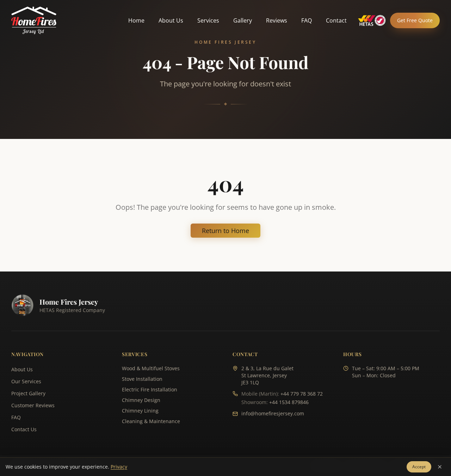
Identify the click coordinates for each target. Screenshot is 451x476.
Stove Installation (142, 379)
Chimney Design (141, 400)
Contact (336, 20)
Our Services (26, 381)
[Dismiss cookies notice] (439, 466)
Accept (419, 467)
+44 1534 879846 (289, 402)
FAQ (306, 20)
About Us (171, 20)
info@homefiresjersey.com (272, 413)
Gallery (242, 20)
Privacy (119, 466)
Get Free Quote (415, 20)
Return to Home (225, 230)
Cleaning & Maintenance (151, 421)
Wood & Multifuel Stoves (151, 368)
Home (136, 20)
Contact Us (24, 429)
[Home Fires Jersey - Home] (33, 20)
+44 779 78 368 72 (301, 393)
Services (208, 20)
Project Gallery (28, 393)
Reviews (276, 20)
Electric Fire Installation (149, 389)
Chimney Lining (140, 410)
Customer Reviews (33, 405)
